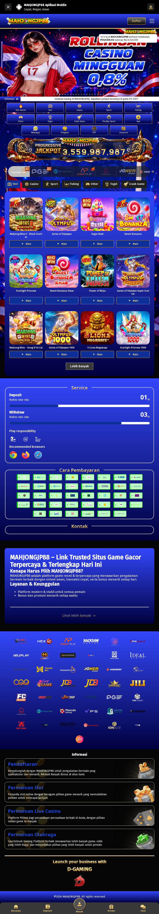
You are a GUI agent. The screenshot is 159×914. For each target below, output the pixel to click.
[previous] (8, 62)
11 (84, 94)
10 (81, 94)
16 (97, 94)
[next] (151, 62)
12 (86, 94)
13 (89, 94)
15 (95, 94)
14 (92, 94)
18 (103, 94)
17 (100, 94)
